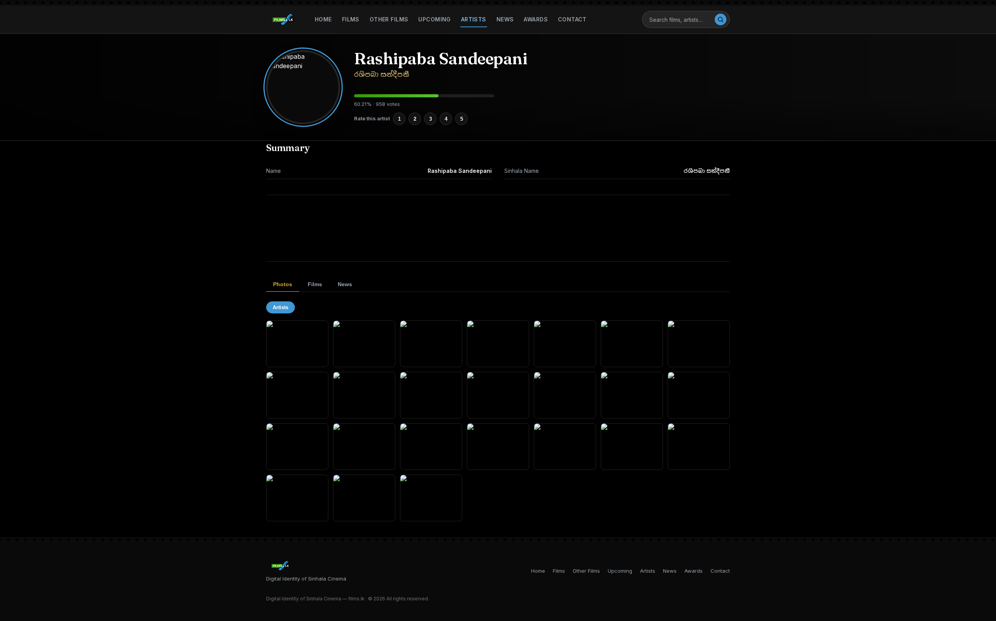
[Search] (720, 19)
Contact (572, 19)
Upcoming (434, 19)
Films (350, 19)
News (505, 19)
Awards (536, 19)
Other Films (389, 19)
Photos (282, 284)
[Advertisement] (498, 228)
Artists (473, 19)
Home (323, 19)
